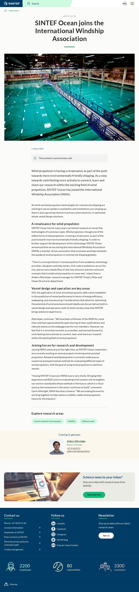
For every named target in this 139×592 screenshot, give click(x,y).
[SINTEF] (11, 3)
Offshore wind (88, 421)
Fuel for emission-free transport (47, 421)
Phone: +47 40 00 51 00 (15, 523)
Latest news (14, 10)
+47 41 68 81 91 (73, 448)
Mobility (71, 421)
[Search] (29, 3)
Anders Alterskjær (76, 441)
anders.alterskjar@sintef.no (78, 451)
